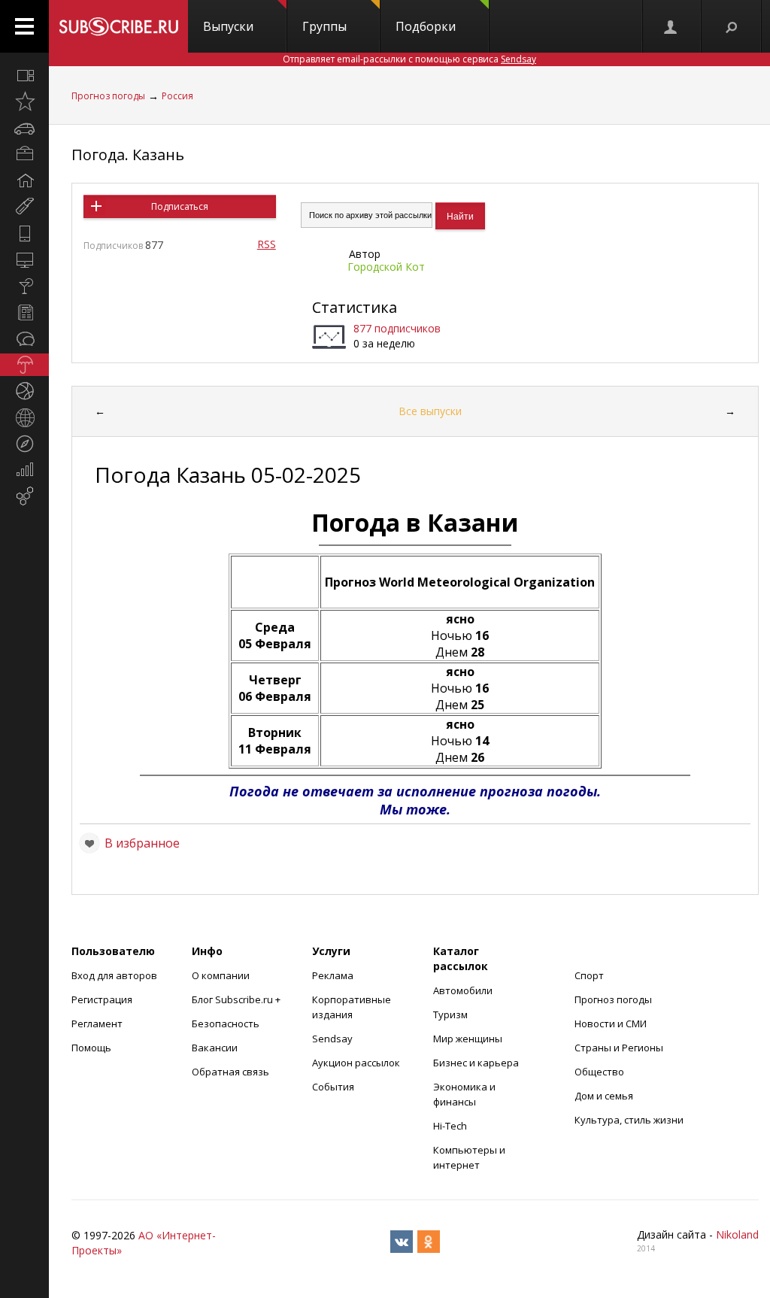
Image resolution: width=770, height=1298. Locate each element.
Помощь (91, 1047)
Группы (324, 26)
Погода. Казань (127, 154)
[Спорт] (24, 391)
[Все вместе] (24, 75)
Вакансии (215, 1047)
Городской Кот (386, 266)
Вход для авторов (114, 975)
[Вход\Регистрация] (671, 26)
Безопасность (225, 1023)
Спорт (589, 975)
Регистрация (101, 999)
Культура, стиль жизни (629, 1120)
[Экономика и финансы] (24, 470)
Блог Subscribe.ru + (237, 999)
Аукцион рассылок (356, 1062)
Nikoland (737, 1234)
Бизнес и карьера (476, 1062)
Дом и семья (603, 1095)
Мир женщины (467, 1038)
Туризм (450, 1014)
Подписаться (179, 206)
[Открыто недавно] (24, 101)
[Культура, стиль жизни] (24, 285)
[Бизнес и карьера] (24, 154)
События (333, 1086)
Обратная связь (230, 1071)
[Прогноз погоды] (24, 364)
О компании (221, 975)
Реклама (332, 975)
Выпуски (228, 26)
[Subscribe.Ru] (118, 26)
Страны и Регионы (618, 1047)
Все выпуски (430, 411)
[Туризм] (24, 443)
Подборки (426, 26)
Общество (599, 1071)
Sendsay (332, 1038)
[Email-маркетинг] (24, 496)
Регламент (97, 1023)
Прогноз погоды (108, 95)
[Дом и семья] (24, 180)
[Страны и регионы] (24, 417)
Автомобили (463, 990)
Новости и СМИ (610, 1023)
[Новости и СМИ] (24, 312)
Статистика (354, 307)
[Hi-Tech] (24, 233)
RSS (266, 244)
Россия (177, 95)
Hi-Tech (450, 1126)
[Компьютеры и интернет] (24, 259)
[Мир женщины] (24, 207)
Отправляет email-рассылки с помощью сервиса (409, 59)
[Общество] (24, 338)
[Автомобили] (24, 128)
